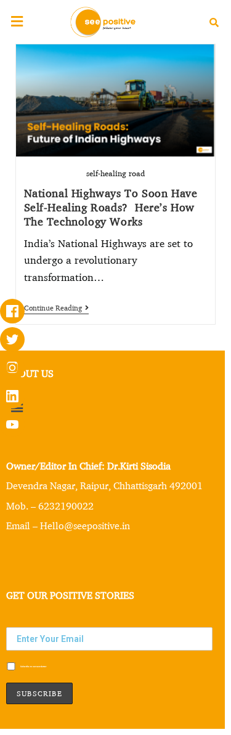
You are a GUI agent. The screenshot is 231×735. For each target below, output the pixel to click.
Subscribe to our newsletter (33, 666)
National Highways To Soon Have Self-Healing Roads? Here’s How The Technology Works (111, 206)
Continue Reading (56, 308)
